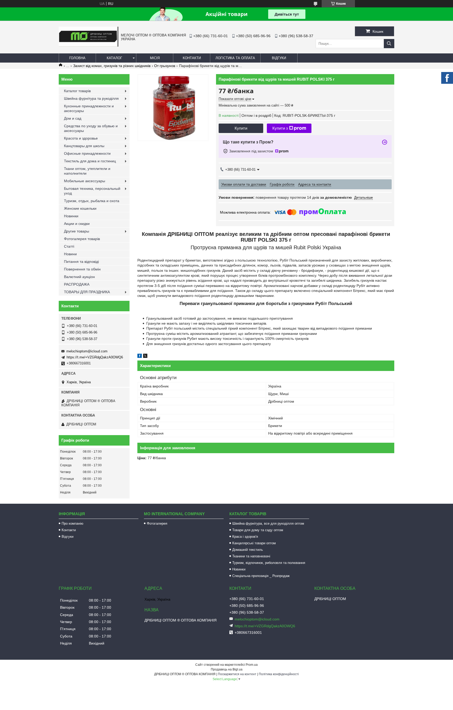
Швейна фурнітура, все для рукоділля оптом (268, 523)
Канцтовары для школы (84, 146)
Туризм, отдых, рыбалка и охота (91, 201)
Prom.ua (252, 665)
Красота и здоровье (81, 138)
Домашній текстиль (247, 550)
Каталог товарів (77, 91)
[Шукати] (389, 43)
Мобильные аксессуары (84, 181)
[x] (145, 356)
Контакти (192, 58)
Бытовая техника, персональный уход (92, 190)
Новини (70, 254)
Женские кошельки (80, 208)
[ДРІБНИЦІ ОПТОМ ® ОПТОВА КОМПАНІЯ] (88, 45)
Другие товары (76, 231)
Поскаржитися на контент (237, 674)
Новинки (71, 216)
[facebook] (139, 356)
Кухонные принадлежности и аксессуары (89, 108)
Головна (77, 58)
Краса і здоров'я (245, 537)
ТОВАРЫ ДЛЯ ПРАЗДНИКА (87, 292)
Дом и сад (72, 118)
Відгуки (279, 58)
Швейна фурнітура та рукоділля (91, 98)
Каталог (114, 58)
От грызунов (164, 66)
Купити (241, 128)
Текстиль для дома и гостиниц (90, 161)
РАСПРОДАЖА (76, 284)
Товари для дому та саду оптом (257, 530)
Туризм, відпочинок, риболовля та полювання (268, 563)
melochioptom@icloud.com (86, 351)
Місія (155, 58)
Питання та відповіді (81, 261)
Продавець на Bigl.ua (226, 669)
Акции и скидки (77, 223)
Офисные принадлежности (87, 153)
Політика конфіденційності (279, 674)
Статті (69, 246)
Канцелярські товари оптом (254, 543)
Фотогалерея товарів (82, 239)
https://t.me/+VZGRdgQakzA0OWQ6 (95, 357)
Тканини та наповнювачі (251, 556)
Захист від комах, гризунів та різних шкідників (111, 66)
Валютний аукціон (79, 277)
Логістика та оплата (235, 58)
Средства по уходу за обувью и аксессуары (91, 128)
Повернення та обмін (82, 269)
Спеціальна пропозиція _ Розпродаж (261, 576)
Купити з (280, 128)
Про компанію (72, 523)
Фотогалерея (157, 523)
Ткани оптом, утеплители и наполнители (87, 171)
